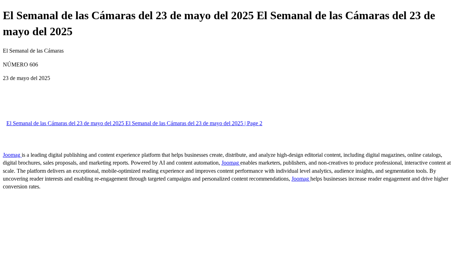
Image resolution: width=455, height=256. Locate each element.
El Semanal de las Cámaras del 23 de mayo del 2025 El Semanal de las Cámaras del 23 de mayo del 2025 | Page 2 (134, 123)
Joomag (12, 155)
